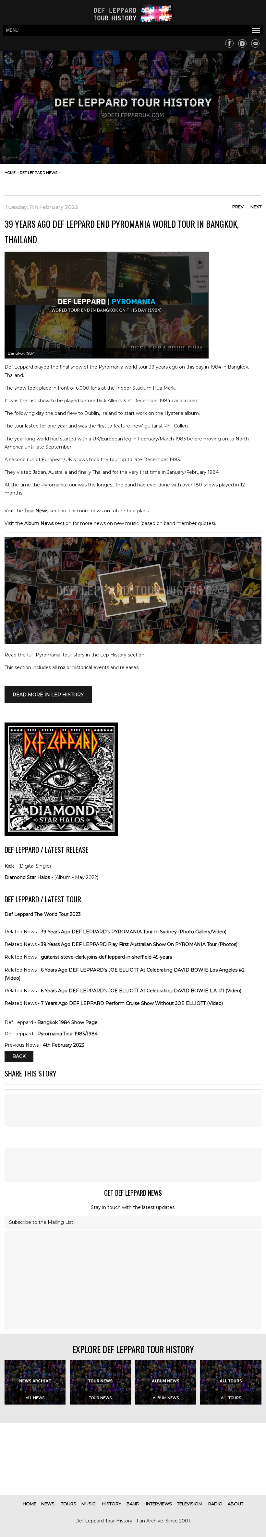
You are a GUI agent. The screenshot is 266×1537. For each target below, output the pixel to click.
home (10, 172)
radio (215, 1503)
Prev (238, 206)
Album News (39, 523)
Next (255, 206)
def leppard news (38, 172)
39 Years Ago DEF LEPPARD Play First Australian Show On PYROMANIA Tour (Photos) (139, 944)
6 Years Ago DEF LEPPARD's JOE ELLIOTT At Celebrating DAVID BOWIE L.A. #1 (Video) (141, 991)
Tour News (36, 511)
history (111, 1503)
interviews (159, 1503)
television (189, 1503)
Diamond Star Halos (27, 877)
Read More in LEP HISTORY (48, 695)
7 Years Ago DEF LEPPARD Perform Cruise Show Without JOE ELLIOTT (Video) (132, 1003)
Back (19, 1056)
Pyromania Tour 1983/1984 (67, 1034)
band (133, 1503)
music (88, 1503)
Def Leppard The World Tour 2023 (43, 914)
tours (68, 1503)
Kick (9, 866)
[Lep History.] (133, 642)
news (47, 1503)
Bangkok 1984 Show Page (67, 1022)
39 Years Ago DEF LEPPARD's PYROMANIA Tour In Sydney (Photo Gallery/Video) (133, 932)
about (235, 1503)
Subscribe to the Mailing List (41, 1222)
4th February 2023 (63, 1045)
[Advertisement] (209, 178)
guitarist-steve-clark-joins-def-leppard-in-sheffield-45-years (106, 957)
